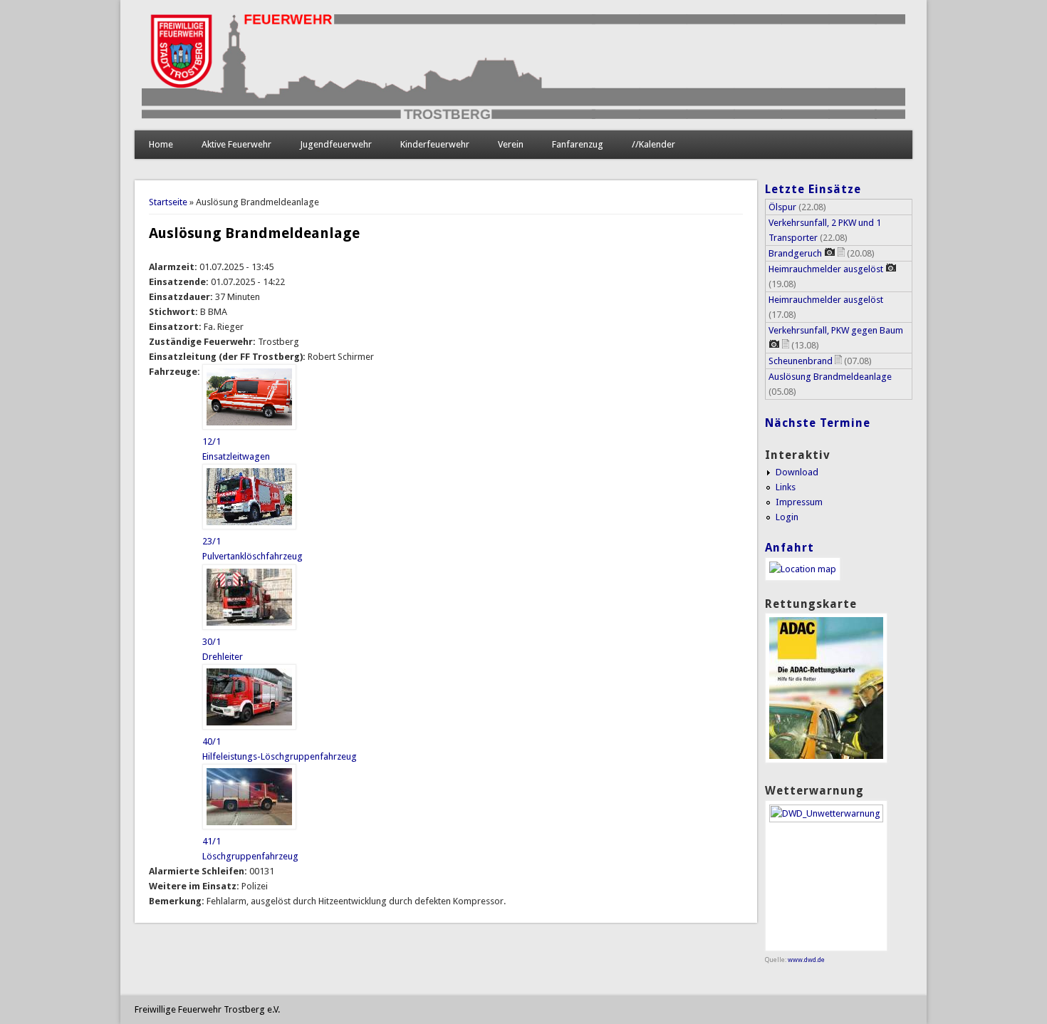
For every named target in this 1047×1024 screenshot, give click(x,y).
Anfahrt (789, 547)
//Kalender (653, 144)
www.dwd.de (806, 959)
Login (787, 517)
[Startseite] (523, 115)
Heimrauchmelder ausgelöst (826, 269)
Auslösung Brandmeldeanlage (830, 376)
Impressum (799, 502)
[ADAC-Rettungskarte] (826, 760)
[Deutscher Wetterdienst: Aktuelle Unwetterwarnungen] (826, 819)
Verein (511, 144)
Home (161, 144)
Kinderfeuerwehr (434, 144)
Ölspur (782, 207)
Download (797, 472)
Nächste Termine (817, 423)
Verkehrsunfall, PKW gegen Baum (836, 330)
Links (786, 487)
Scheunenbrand (801, 361)
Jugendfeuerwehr (336, 144)
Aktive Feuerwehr (236, 144)
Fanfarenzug (577, 144)
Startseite (168, 202)
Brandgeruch (795, 253)
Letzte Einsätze (813, 189)
